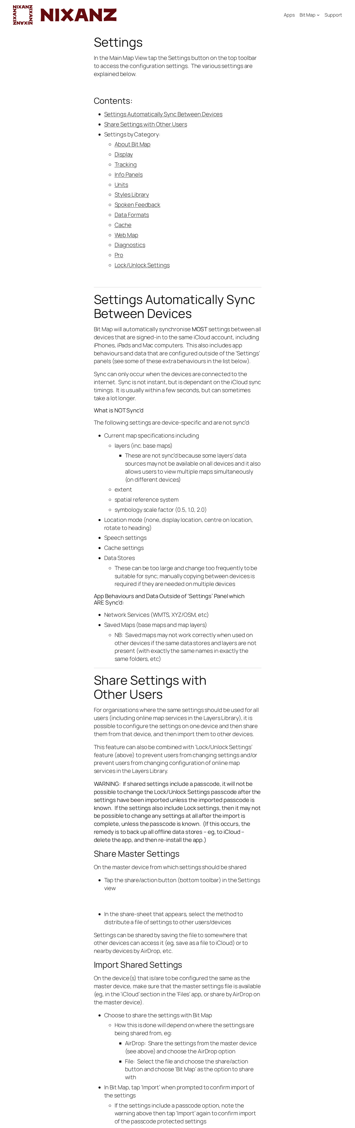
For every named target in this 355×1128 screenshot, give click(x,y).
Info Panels (129, 174)
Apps (289, 15)
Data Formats (132, 215)
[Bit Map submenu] (318, 14)
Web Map (126, 235)
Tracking (126, 164)
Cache (123, 225)
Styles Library (132, 194)
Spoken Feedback (138, 205)
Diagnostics (130, 245)
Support (333, 15)
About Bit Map (133, 144)
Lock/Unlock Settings (142, 265)
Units (121, 185)
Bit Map (307, 15)
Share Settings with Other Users (145, 124)
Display (124, 154)
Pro (119, 255)
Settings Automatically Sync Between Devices (163, 114)
